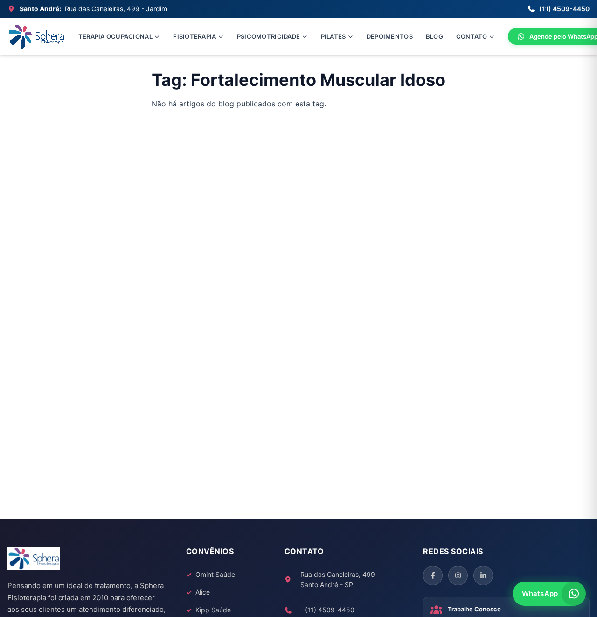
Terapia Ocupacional (115, 36)
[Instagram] (458, 575)
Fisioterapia (194, 36)
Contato (471, 36)
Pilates (333, 36)
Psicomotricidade (268, 36)
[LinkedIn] (483, 575)
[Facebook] (433, 575)
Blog (434, 36)
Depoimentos (390, 36)
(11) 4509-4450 (564, 9)
